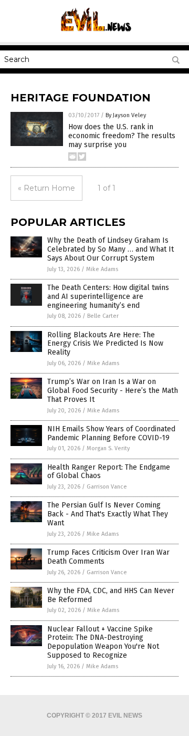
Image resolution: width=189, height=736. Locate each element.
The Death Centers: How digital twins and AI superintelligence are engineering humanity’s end (108, 296)
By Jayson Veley (126, 115)
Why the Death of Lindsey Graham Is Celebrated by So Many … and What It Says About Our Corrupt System (110, 249)
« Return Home (46, 188)
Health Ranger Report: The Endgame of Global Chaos (108, 472)
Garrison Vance (107, 486)
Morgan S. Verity (108, 448)
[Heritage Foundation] (94, 34)
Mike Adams (102, 269)
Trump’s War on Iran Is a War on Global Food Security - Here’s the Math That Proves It (112, 390)
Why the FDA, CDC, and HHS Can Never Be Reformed (110, 595)
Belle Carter (103, 316)
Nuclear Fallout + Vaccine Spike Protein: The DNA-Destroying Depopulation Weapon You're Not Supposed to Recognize (103, 642)
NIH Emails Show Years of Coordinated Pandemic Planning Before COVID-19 (111, 433)
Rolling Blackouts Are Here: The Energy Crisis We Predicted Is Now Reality (105, 343)
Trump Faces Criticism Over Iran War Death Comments (108, 557)
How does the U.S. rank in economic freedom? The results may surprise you (121, 135)
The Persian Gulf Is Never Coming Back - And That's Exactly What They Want (107, 514)
